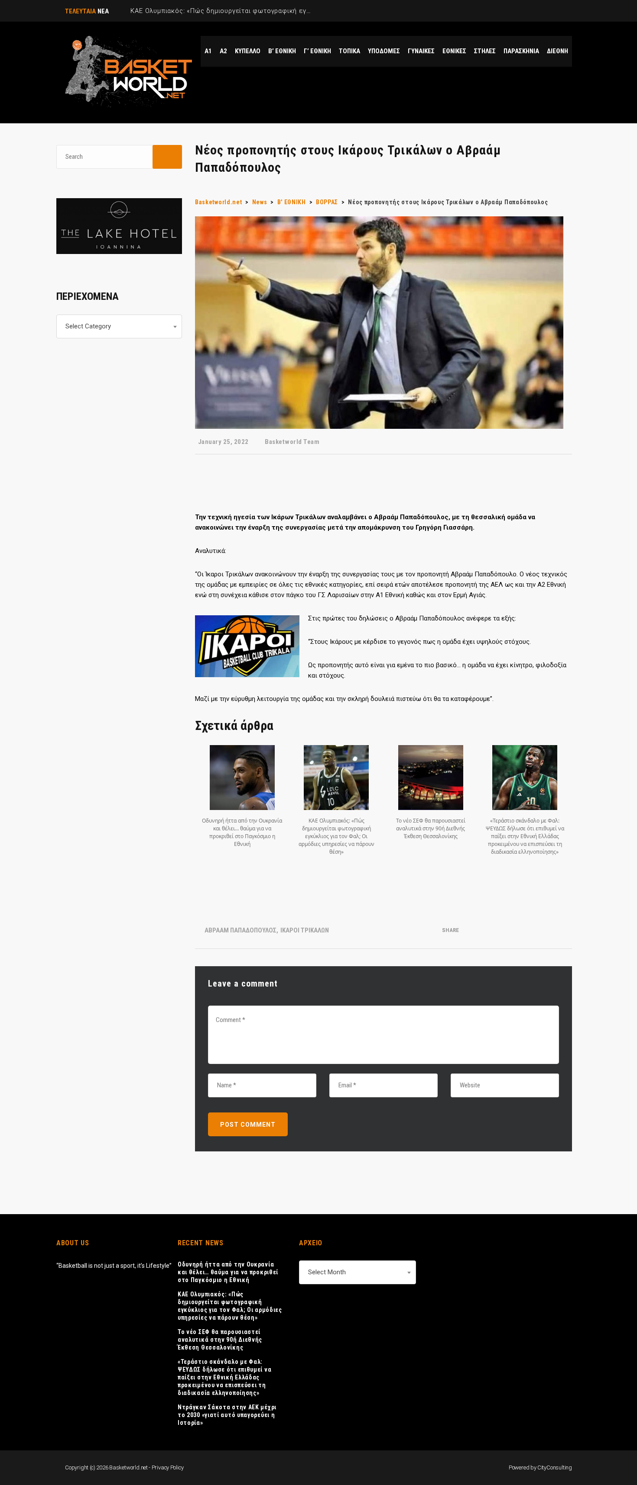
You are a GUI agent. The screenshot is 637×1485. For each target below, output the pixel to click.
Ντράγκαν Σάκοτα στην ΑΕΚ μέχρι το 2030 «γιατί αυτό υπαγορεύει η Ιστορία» (227, 1415)
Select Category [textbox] (88, 326)
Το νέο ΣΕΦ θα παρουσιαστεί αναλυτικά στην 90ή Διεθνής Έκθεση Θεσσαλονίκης (220, 1339)
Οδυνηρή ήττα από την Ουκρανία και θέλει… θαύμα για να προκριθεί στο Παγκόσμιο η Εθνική (228, 1272)
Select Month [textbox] (327, 1272)
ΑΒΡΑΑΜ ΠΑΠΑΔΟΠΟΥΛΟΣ (240, 930)
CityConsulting (554, 1467)
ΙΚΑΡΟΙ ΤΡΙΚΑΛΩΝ (304, 930)
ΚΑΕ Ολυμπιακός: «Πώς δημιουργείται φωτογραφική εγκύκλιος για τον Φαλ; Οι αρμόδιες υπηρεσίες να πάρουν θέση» (230, 1306)
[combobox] (119, 326)
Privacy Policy (168, 1467)
